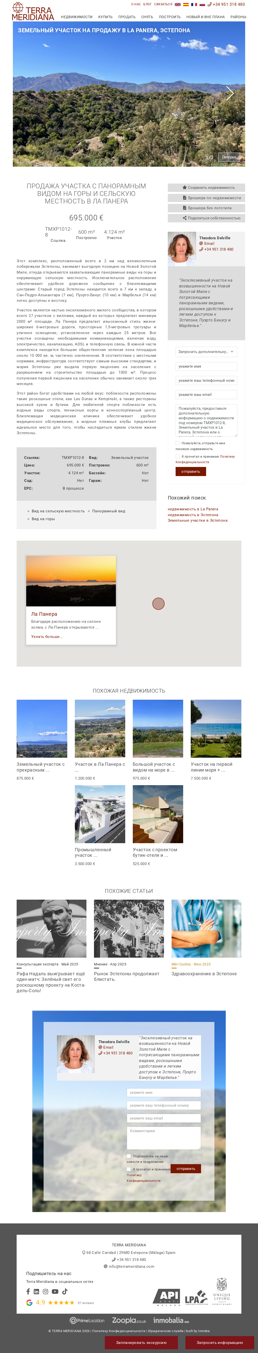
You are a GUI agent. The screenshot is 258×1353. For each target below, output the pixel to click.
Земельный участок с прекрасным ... (41, 767)
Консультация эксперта (47, 964)
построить (170, 17)
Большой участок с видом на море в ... (154, 767)
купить (105, 17)
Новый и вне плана (205, 17)
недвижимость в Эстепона (193, 515)
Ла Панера (44, 614)
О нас (136, 4)
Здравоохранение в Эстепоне (204, 973)
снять (147, 17)
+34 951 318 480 (228, 4)
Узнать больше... (47, 636)
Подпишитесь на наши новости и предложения (147, 1159)
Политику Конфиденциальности (118, 1331)
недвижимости (76, 17)
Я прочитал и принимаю (205, 459)
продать (127, 17)
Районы (238, 17)
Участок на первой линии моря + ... (211, 767)
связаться (163, 4)
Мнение (110, 964)
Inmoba (204, 1331)
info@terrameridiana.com (131, 1266)
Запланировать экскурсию (141, 1342)
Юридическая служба (166, 1331)
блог (147, 4)
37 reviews (86, 1303)
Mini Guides (191, 964)
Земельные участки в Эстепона (198, 520)
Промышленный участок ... (93, 852)
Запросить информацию (220, 1342)
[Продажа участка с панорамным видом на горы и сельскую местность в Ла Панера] (202, 4)
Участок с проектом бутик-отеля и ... (155, 852)
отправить (190, 471)
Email (209, 243)
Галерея (229, 157)
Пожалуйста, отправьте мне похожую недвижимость (200, 446)
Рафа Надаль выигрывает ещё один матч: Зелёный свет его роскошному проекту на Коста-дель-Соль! (51, 982)
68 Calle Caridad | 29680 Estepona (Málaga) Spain (131, 1252)
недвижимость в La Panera (193, 509)
